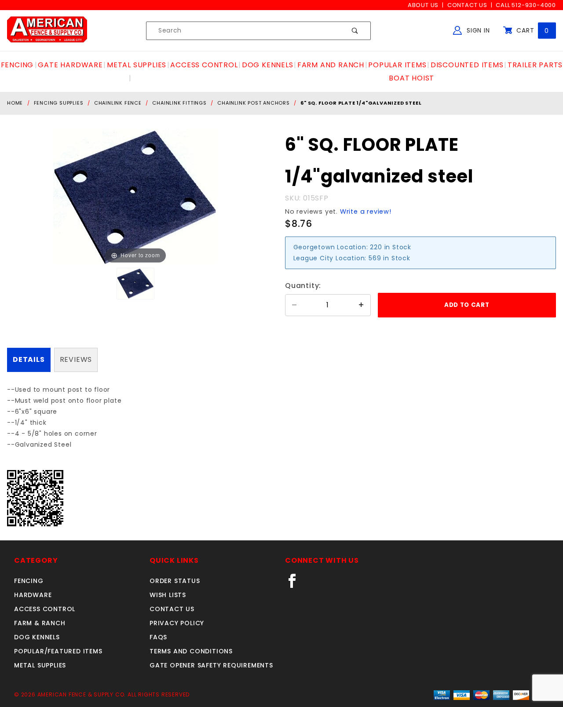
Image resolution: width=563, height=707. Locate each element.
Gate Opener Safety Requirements (211, 665)
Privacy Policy (177, 623)
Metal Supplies (40, 665)
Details (29, 359)
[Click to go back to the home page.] (47, 30)
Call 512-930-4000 (526, 5)
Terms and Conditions (191, 651)
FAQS (158, 637)
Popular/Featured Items (58, 651)
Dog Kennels (37, 637)
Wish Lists (168, 594)
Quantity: (303, 286)
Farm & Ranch (40, 623)
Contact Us (467, 5)
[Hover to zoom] (135, 197)
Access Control (44, 609)
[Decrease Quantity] (294, 305)
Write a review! (365, 211)
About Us (423, 5)
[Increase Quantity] (361, 305)
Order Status (175, 580)
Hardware (32, 594)
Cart (531, 30)
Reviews (76, 359)
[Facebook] (296, 584)
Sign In (477, 30)
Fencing (29, 580)
